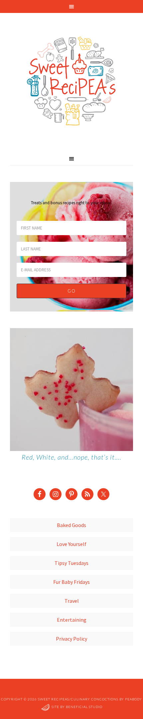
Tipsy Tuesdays (71, 563)
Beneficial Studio (84, 707)
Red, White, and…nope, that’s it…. (71, 457)
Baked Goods (71, 525)
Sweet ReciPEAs (71, 81)
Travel (72, 600)
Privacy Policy (71, 638)
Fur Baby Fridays (71, 582)
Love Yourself (71, 544)
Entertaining (71, 619)
